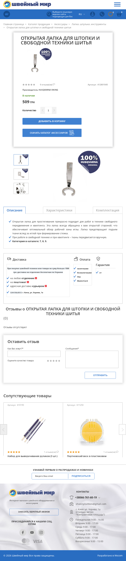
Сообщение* (72, 348)
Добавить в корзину (52, 121)
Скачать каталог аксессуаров (49, 132)
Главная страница (13, 24)
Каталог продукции (39, 24)
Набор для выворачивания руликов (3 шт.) (32, 456)
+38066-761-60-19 (86, 497)
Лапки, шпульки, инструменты (88, 24)
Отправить (100, 375)
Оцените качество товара (21, 360)
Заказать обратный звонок (34, 512)
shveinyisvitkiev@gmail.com (91, 504)
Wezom (119, 555)
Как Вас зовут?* (15, 348)
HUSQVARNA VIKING (48, 89)
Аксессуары (60, 24)
